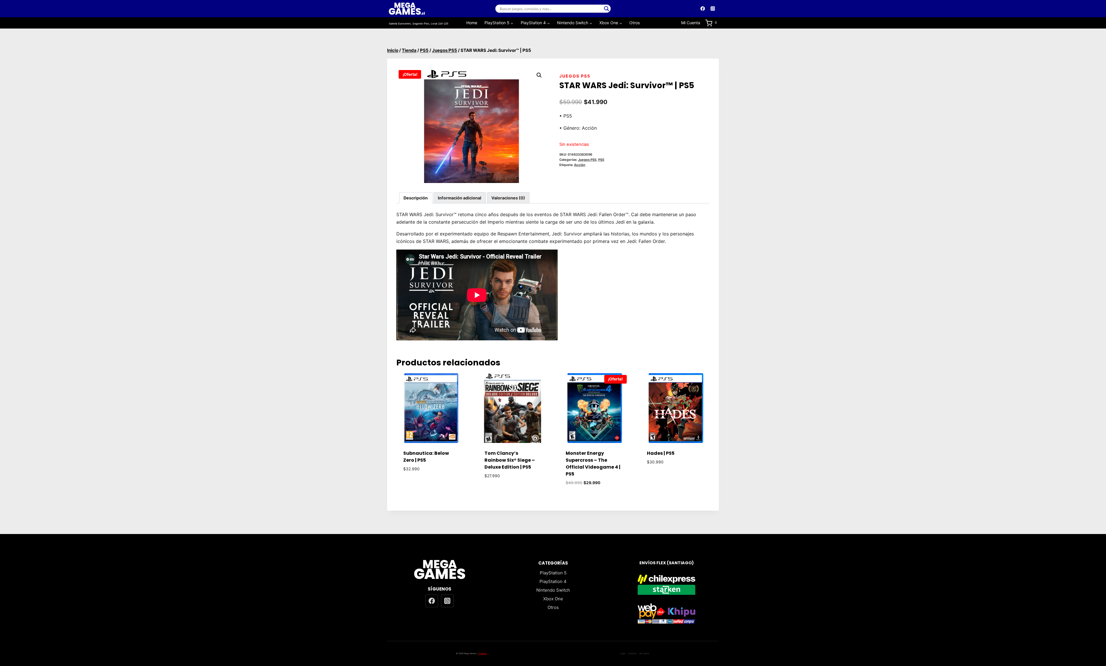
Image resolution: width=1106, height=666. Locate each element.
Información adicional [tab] (459, 197)
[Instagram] (712, 8)
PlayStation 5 (553, 573)
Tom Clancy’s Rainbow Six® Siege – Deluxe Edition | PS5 (509, 460)
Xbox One (553, 598)
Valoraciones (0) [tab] (508, 197)
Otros (634, 22)
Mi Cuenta (690, 22)
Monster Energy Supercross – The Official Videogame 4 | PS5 (593, 463)
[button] (539, 75)
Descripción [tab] (416, 197)
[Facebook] (702, 8)
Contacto (632, 653)
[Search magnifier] (607, 9)
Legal (622, 653)
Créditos (482, 653)
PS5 (601, 160)
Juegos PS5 (574, 75)
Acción (579, 165)
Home (471, 22)
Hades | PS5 (661, 453)
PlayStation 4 (553, 581)
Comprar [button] (431, 486)
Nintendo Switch (553, 590)
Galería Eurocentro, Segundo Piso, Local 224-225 (418, 23)
